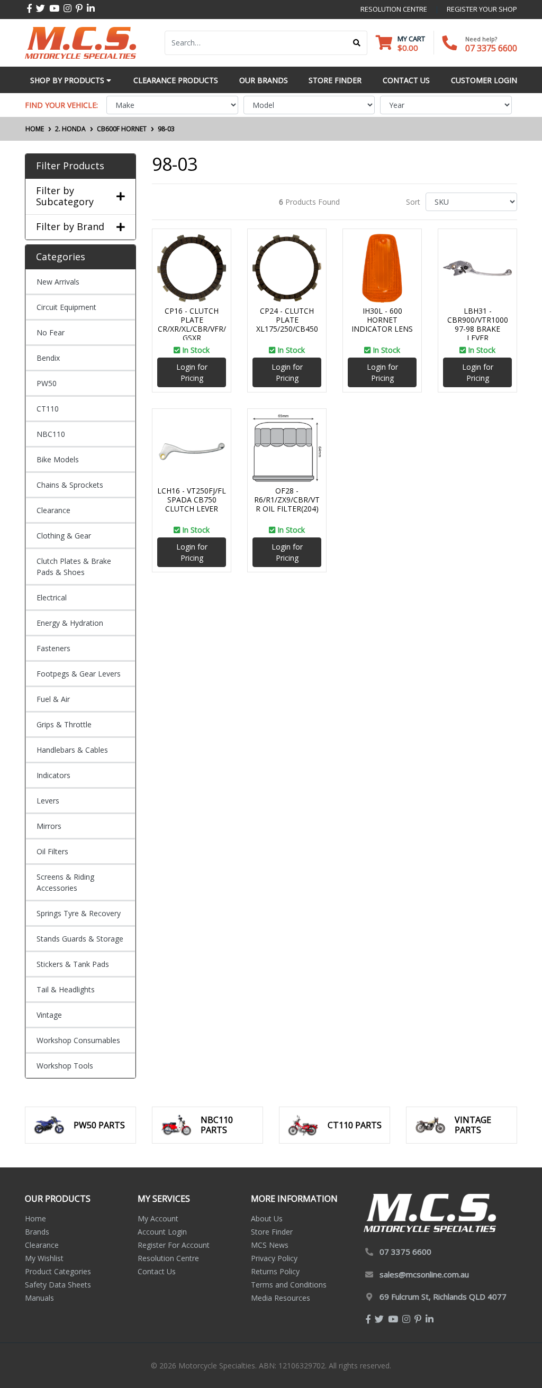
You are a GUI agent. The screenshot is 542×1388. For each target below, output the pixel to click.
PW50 (47, 383)
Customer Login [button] (484, 80)
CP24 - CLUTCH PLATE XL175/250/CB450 (287, 320)
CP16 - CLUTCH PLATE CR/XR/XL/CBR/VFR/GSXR (192, 324)
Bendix (48, 358)
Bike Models (58, 459)
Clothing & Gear (64, 536)
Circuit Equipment (66, 307)
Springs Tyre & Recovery (79, 913)
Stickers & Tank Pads (73, 964)
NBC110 (51, 434)
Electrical (52, 597)
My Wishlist (44, 1258)
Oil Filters (52, 851)
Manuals (39, 1298)
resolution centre (393, 9)
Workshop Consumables (78, 1040)
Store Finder (272, 1232)
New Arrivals (58, 282)
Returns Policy (275, 1271)
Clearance (53, 510)
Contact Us (157, 1271)
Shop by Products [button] (68, 80)
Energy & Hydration (70, 623)
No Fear (51, 332)
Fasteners (53, 648)
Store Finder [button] (335, 80)
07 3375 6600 (491, 48)
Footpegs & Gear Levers (79, 674)
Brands (37, 1232)
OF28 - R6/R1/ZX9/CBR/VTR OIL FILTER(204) (287, 500)
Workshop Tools (65, 1066)
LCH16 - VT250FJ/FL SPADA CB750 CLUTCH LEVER (191, 500)
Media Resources (280, 1298)
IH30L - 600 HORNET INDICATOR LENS (382, 320)
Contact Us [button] (406, 80)
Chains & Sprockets (70, 485)
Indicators (53, 775)
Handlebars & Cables (72, 750)
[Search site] (357, 43)
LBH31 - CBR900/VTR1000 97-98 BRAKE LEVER (477, 324)
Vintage (49, 1015)
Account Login (162, 1232)
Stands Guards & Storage (80, 939)
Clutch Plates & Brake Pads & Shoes (74, 566)
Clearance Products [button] (175, 80)
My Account (158, 1218)
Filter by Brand (70, 227)
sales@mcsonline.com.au (424, 1274)
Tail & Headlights (66, 989)
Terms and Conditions (289, 1285)
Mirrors (49, 826)
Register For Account (174, 1245)
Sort (413, 202)
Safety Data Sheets (58, 1285)
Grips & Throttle (64, 724)
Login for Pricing (191, 372)
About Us (267, 1218)
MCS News (269, 1245)
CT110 (48, 409)
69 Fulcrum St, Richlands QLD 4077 (443, 1296)
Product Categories (58, 1271)
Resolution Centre (168, 1258)
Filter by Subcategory (65, 196)
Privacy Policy (274, 1258)
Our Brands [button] (263, 80)
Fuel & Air (53, 699)
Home (35, 1218)
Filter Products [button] (70, 166)
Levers (48, 801)
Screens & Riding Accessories (65, 882)
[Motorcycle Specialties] (80, 42)
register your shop (482, 9)
